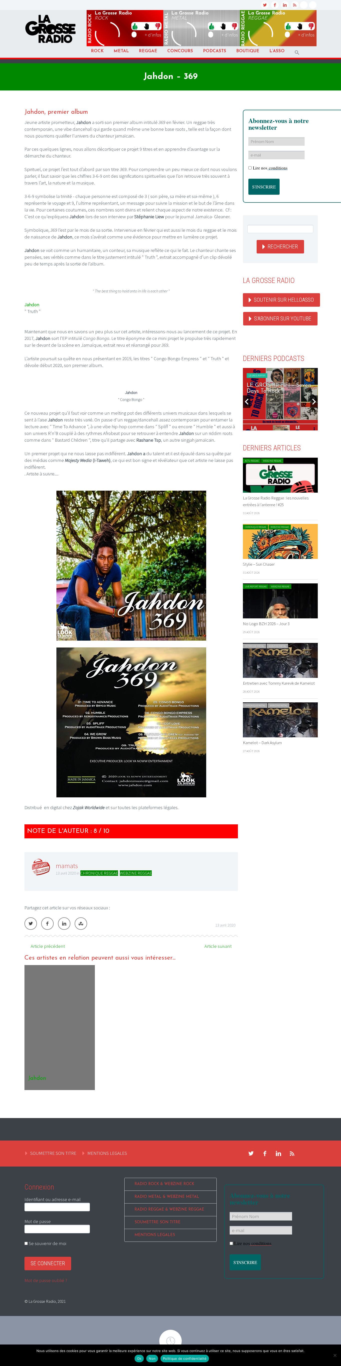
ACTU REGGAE (252, 460)
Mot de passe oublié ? (45, 1280)
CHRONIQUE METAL (255, 705)
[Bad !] (157, 26)
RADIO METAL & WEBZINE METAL (167, 1197)
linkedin (285, 5)
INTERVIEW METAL (254, 646)
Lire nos (270, 168)
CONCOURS (180, 51)
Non (152, 1359)
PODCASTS (214, 51)
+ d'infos (153, 35)
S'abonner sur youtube (282, 318)
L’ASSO (277, 51)
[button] (297, 52)
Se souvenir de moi (47, 1243)
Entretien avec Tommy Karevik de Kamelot (279, 683)
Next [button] (314, 401)
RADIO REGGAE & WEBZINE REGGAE (169, 1210)
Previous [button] (246, 401)
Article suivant (218, 946)
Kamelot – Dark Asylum (262, 742)
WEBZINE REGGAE (136, 873)
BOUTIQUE (247, 51)
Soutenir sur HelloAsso (284, 300)
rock (90, 28)
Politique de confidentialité (184, 1359)
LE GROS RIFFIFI (257, 375)
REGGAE (148, 51)
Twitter (30, 923)
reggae (243, 28)
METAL (121, 51)
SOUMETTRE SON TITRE (53, 1153)
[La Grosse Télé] (304, 5)
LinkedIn (64, 923)
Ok (139, 1359)
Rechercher (283, 246)
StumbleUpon (81, 923)
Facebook (47, 923)
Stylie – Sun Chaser (259, 564)
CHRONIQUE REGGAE (99, 873)
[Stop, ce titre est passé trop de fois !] (146, 26)
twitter (265, 5)
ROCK (97, 51)
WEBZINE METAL (277, 646)
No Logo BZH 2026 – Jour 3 (266, 623)
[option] (131, 1028)
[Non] (334, 1355)
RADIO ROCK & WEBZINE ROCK (164, 1184)
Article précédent (48, 946)
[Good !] (135, 26)
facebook (275, 5)
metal (167, 28)
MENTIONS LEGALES (107, 1153)
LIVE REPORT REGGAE (256, 586)
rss (295, 5)
